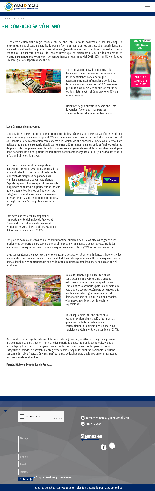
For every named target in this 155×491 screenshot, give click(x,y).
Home (7, 18)
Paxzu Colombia (113, 487)
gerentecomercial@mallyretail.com (108, 418)
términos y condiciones (58, 477)
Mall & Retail (21, 7)
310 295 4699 (94, 424)
